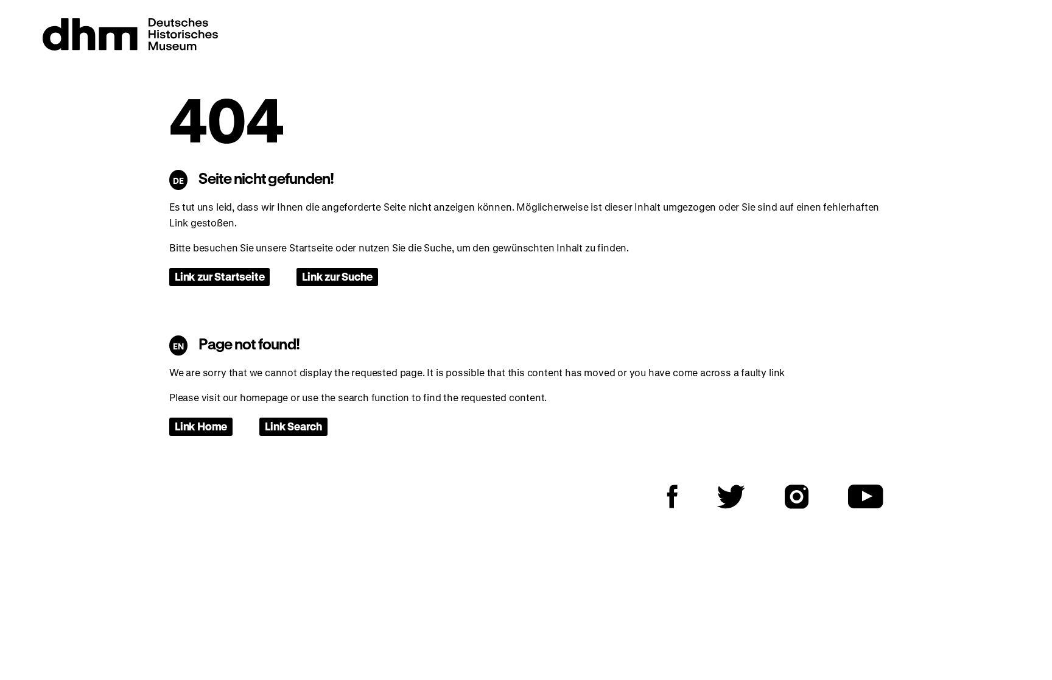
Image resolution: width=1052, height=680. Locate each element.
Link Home (201, 426)
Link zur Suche (337, 276)
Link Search (293, 426)
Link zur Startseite (219, 276)
